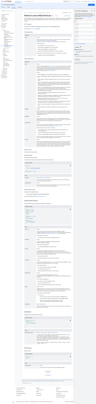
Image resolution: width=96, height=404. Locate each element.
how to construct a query (53, 66)
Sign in (93, 1)
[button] (7, 26)
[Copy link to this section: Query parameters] (35, 58)
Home (25, 12)
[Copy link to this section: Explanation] (32, 312)
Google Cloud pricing (19, 391)
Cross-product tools (29, 1)
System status (38, 395)
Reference (14, 7)
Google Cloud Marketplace (20, 393)
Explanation (32, 221)
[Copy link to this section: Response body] (33, 155)
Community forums (39, 389)
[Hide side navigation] (13, 402)
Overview (3, 7)
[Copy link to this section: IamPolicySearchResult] (39, 200)
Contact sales (18, 395)
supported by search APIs (57, 125)
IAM (50, 53)
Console (78, 1)
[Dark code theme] (70, 165)
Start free (91, 4)
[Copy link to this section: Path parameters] (34, 32)
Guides (8, 7)
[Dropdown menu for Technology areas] (23, 1)
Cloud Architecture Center (60, 395)
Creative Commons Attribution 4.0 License (52, 379)
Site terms (27, 401)
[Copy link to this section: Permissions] (33, 348)
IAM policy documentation (51, 70)
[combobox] (68, 1)
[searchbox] (7, 11)
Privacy (23, 401)
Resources (20, 7)
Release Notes (38, 393)
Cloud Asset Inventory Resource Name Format (50, 233)
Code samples (58, 393)
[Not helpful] (71, 13)
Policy (31, 218)
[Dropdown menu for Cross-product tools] (34, 1)
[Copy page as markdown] (56, 16)
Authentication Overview (40, 196)
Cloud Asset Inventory (9, 4)
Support (37, 391)
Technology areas (18, 1)
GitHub (57, 389)
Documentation (30, 12)
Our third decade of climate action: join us (45, 401)
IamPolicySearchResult (35, 168)
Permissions (33, 322)
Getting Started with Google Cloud (62, 391)
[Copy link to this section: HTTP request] (32, 24)
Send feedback (67, 15)
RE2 (39, 136)
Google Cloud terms (33, 401)
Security (35, 12)
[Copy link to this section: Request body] (32, 149)
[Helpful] (69, 13)
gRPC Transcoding (33, 28)
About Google (18, 401)
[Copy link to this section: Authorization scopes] (36, 189)
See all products (19, 389)
